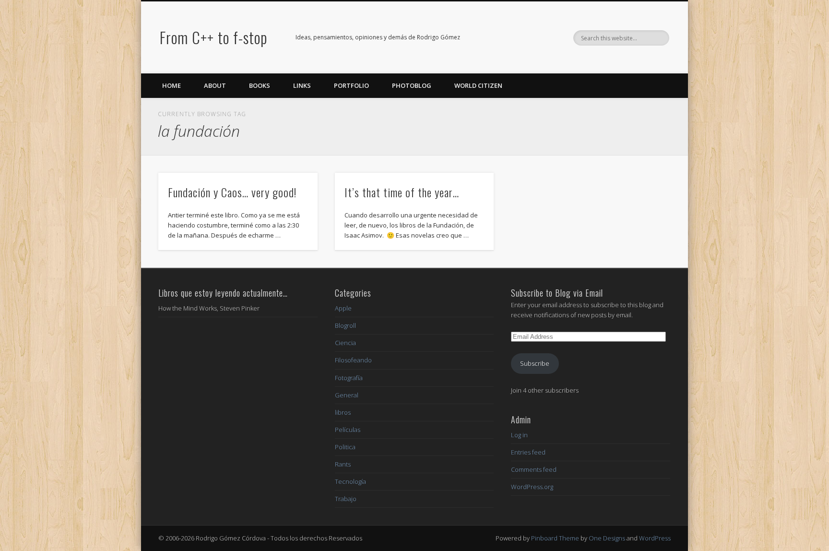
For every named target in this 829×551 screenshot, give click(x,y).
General (346, 395)
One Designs (607, 538)
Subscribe (534, 363)
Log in (519, 435)
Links (302, 85)
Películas (347, 429)
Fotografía (349, 377)
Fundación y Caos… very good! (232, 192)
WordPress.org (532, 486)
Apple (343, 308)
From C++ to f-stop (213, 37)
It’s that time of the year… (401, 192)
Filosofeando (353, 360)
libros (343, 412)
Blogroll (345, 325)
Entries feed (528, 452)
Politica (345, 447)
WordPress (655, 538)
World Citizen (478, 85)
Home (171, 85)
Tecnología (350, 481)
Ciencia (345, 342)
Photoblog (411, 85)
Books (259, 85)
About (215, 85)
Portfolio (351, 85)
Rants (343, 464)
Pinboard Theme (555, 538)
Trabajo (345, 498)
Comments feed (534, 469)
